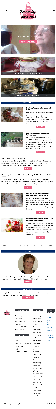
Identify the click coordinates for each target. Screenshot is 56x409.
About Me (28, 281)
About (49, 340)
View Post (40, 127)
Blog (48, 320)
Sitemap (49, 330)
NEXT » (51, 245)
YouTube (49, 327)
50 (42, 245)
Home (49, 317)
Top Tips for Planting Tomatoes (13, 158)
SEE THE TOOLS (28, 297)
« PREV (4, 245)
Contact (49, 333)
